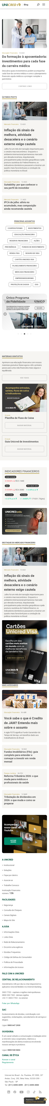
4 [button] (27, 334)
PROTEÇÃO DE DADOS (20, 285)
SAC (4, 1010)
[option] (24, 312)
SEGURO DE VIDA (32, 253)
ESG (36, 285)
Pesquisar (38, 4)
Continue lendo (25, 86)
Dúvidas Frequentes (12, 952)
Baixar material (24, 408)
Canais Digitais (9, 915)
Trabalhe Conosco (11, 885)
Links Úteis (8, 937)
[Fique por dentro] (40, 1092)
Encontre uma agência (13, 947)
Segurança (8, 905)
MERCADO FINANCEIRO (24, 272)
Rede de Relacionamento (14, 942)
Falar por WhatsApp (10, 1003)
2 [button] (21, 334)
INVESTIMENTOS (34, 228)
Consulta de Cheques (12, 910)
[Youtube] (21, 1092)
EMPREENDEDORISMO (24, 278)
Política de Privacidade (13, 962)
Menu (43, 5)
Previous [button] (5, 314)
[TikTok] (34, 1092)
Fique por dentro (10, 875)
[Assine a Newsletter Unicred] (35, 1100)
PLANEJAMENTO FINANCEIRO (24, 266)
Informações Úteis (11, 932)
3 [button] (24, 334)
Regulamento (8, 1062)
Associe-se (8, 880)
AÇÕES (37, 241)
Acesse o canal (8, 1059)
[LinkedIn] (8, 1092)
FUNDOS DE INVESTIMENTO (33, 247)
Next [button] (44, 314)
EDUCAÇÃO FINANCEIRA (24, 234)
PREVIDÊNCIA (10, 247)
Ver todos (24, 378)
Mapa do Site (9, 920)
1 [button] (18, 334)
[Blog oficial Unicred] (11, 4)
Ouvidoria (7, 1031)
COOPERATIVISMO (15, 228)
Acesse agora (13, 841)
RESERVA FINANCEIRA (19, 241)
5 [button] (30, 334)
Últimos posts (9, 97)
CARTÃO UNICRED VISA (24, 259)
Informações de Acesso (13, 967)
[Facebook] (15, 1092)
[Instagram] (28, 1092)
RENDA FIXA (15, 253)
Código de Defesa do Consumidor (17, 957)
